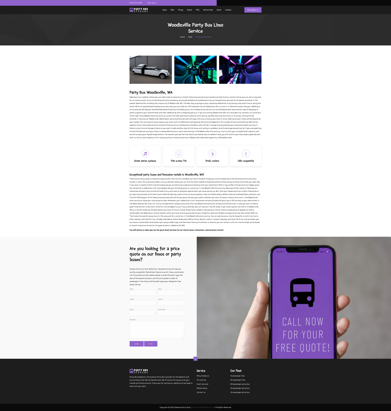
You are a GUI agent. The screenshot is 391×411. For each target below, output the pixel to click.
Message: (133, 319)
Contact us (201, 392)
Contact (228, 10)
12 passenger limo (237, 375)
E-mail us (153, 3)
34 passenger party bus (240, 392)
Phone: (132, 299)
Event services (202, 384)
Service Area (208, 10)
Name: (131, 289)
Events (189, 10)
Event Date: (162, 309)
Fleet (172, 10)
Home (165, 10)
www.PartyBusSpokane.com (202, 407)
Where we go (202, 388)
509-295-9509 (136, 3)
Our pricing (201, 380)
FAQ (197, 10)
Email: (160, 289)
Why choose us (203, 375)
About (219, 10)
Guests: (160, 299)
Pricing (180, 10)
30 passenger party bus (240, 388)
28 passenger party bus (240, 384)
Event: (132, 309)
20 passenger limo (237, 380)
